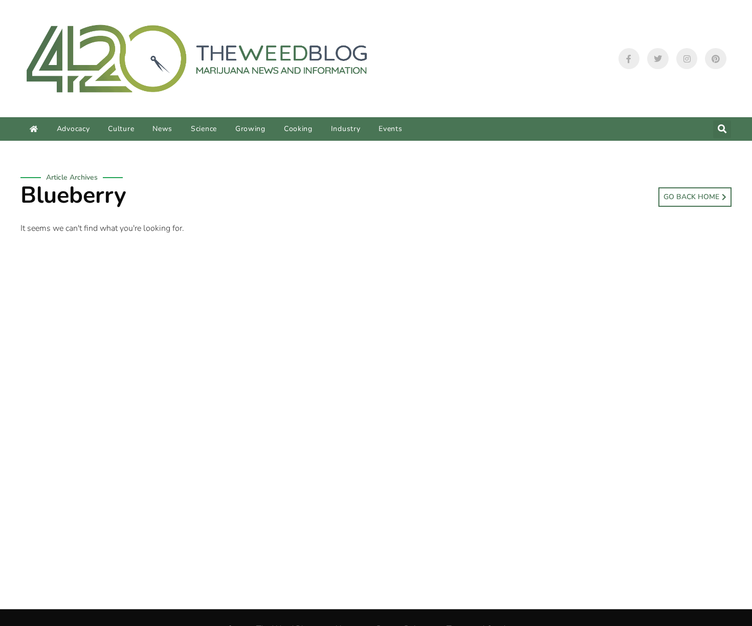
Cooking (298, 129)
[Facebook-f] (629, 59)
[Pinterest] (715, 59)
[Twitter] (658, 59)
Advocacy (73, 129)
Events (390, 129)
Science (204, 129)
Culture (121, 129)
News (162, 129)
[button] (722, 129)
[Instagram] (687, 59)
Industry (346, 129)
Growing (250, 129)
